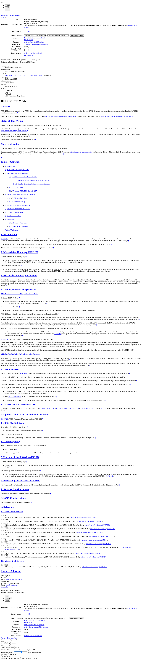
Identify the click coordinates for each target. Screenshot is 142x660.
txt (25, 53)
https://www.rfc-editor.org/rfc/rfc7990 (82, 517)
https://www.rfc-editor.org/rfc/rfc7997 (98, 544)
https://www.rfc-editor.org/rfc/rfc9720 (93, 557)
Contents (12, 646)
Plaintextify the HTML (29, 650)
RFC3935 (23, 373)
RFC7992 (59, 408)
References (10, 219)
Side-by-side (74, 35)
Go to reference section (11, 658)
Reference (13, 654)
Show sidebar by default (9, 640)
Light (7, 5)
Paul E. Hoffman (29, 38)
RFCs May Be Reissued (20, 198)
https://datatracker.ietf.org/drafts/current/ (14, 131)
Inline (81, 35)
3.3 (10, 191)
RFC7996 (92, 408)
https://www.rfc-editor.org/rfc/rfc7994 (89, 532)
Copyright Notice (10, 144)
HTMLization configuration (10, 648)
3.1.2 (15, 184)
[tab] (7, 596)
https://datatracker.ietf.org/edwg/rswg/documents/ (60, 116)
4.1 (10, 198)
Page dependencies (34, 652)
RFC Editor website (14, 397)
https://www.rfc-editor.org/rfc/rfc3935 (94, 567)
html (28, 53)
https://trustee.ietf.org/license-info (81, 152)
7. (2, 489)
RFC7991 (57, 334)
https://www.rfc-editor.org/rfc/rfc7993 (102, 529)
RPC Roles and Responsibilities (17, 173)
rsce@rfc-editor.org (12, 585)
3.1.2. (3, 354)
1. (2, 234)
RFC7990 (42, 408)
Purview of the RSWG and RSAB (18, 205)
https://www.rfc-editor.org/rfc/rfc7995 (101, 536)
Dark (7, 7)
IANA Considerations (14, 216)
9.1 (10, 223)
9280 (40, 75)
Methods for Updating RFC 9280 (18, 170)
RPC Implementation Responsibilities (24, 177)
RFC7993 (67, 408)
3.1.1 (15, 180)
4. (2, 414)
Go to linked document (29, 658)
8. (2, 498)
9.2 (10, 226)
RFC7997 (104, 408)
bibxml (39, 53)
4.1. (2, 423)
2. (2, 252)
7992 (15, 75)
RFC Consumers (17, 187)
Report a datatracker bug (9, 638)
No (10, 642)
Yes (4, 642)
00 (29, 31)
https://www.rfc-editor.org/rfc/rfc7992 (97, 525)
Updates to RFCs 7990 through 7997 (24, 191)
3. (2, 275)
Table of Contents (10, 161)
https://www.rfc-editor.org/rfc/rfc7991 (90, 521)
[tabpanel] (71, 621)
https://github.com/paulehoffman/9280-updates (116, 116)
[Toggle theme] (1, 2)
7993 (19, 75)
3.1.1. (3, 294)
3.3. (2, 404)
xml (31, 53)
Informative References (20, 226)
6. (2, 480)
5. (2, 457)
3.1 (10, 177)
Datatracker (4, 587)
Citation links (5, 656)
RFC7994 (76, 408)
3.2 (10, 187)
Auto (7, 10)
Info (5, 646)
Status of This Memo (12, 120)
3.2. (2, 369)
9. (2, 507)
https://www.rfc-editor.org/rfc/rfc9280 (87, 553)
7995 (27, 75)
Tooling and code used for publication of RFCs (33, 180)
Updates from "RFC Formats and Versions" (21, 194)
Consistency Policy (18, 202)
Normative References (19, 223)
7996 (31, 75)
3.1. (2, 289)
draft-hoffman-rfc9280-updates (34, 42)
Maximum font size (7, 652)
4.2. (2, 442)
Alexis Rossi (40, 38)
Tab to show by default (8, 644)
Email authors (28, 40)
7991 (10, 75)
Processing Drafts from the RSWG (18, 209)
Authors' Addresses (11, 230)
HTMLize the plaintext (11, 650)
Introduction (11, 166)
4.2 (10, 202)
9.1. (2, 511)
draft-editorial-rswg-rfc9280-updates (36, 44)
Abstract (5, 106)
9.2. (2, 561)
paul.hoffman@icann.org (14, 579)
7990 (6, 75)
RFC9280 (4, 239)
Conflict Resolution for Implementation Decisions (34, 184)
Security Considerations (15, 212)
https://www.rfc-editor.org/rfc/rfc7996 (94, 540)
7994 (23, 75)
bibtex (35, 53)
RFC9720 (4, 419)
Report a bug (28, 55)
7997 (35, 75)
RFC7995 (84, 408)
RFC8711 (109, 476)
